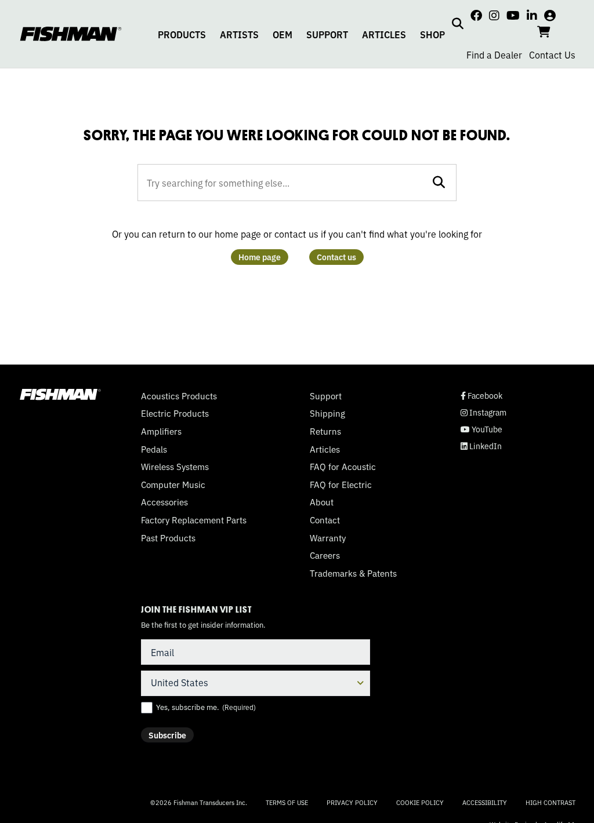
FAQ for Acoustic (343, 466)
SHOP (432, 34)
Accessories (164, 502)
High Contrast (550, 802)
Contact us (336, 257)
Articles (325, 449)
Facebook (481, 395)
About (322, 502)
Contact (325, 520)
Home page (259, 257)
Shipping (327, 413)
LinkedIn (481, 445)
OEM (282, 34)
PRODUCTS (182, 34)
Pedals (154, 449)
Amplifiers (161, 431)
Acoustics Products (179, 396)
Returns (325, 431)
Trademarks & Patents (353, 573)
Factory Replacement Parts (194, 520)
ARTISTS (239, 34)
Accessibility (484, 802)
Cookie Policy (420, 802)
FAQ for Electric (341, 484)
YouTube (481, 429)
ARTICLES (384, 34)
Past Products (168, 538)
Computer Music (173, 484)
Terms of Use (287, 802)
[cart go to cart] (543, 31)
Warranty (328, 538)
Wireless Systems (175, 466)
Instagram (483, 412)
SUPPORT (327, 34)
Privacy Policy (352, 802)
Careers (325, 555)
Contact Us (552, 54)
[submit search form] (439, 182)
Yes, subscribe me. (206, 707)
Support (326, 396)
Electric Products (175, 413)
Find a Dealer (494, 54)
